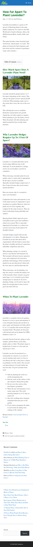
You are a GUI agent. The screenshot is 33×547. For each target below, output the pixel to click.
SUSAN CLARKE (9, 452)
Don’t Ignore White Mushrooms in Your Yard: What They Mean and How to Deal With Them (16, 502)
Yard (11, 433)
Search (6, 530)
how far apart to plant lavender (15, 436)
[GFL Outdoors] (5, 3)
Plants (7, 433)
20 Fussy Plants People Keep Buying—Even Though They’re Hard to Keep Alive (16, 515)
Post (6, 425)
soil (12, 237)
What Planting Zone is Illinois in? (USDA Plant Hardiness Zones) (16, 459)
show (19, 62)
